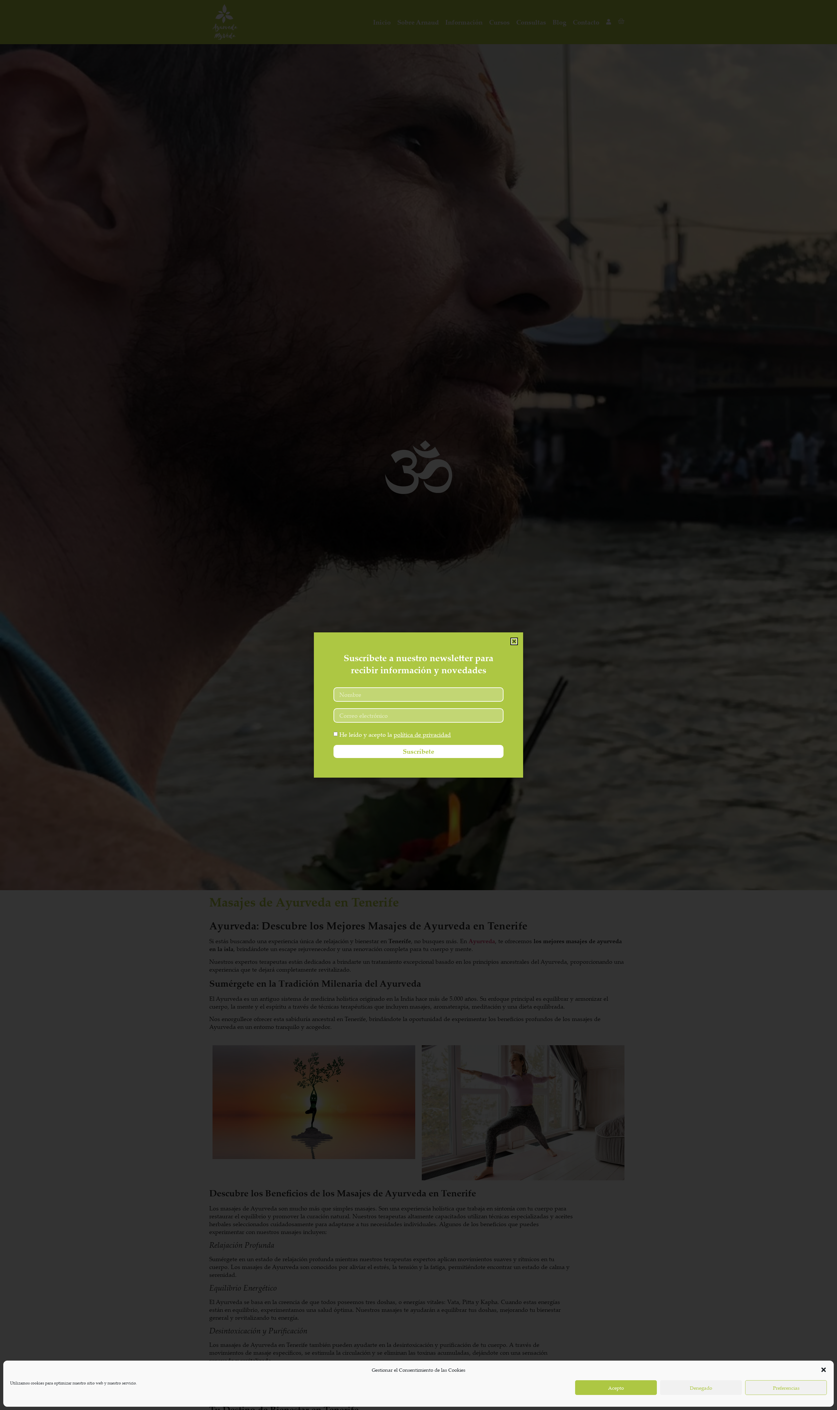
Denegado (701, 1387)
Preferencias (786, 1387)
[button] (823, 1369)
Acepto (616, 1387)
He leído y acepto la (395, 734)
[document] (418, 705)
